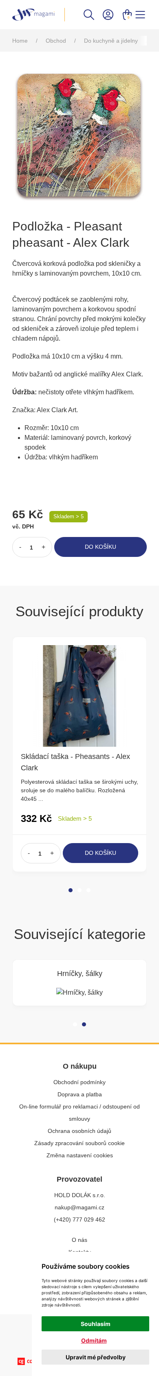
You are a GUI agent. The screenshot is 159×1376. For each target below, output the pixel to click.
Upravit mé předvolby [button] (96, 1357)
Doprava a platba (79, 1094)
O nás (79, 1240)
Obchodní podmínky (79, 1082)
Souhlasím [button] (95, 1323)
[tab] (70, 890)
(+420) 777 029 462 (79, 1219)
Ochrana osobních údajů (79, 1131)
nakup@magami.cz (79, 1207)
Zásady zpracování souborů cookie (79, 1143)
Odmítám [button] (94, 1340)
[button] (88, 14)
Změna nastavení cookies (79, 1155)
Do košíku (100, 546)
